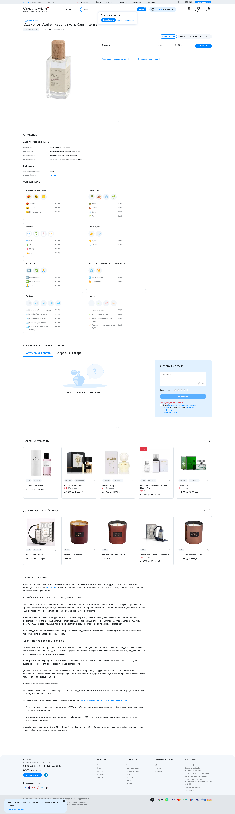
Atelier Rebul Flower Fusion (190, 555)
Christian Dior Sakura (35, 485)
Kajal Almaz (183, 485)
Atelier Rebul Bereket (73, 555)
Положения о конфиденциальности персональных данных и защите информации (180, 410)
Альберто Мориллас (105, 700)
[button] (205, 441)
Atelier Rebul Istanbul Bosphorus (154, 555)
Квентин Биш (122, 700)
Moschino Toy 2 (109, 485)
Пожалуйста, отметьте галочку (171, 403)
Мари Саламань (87, 700)
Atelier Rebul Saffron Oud (113, 555)
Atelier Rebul (51, 587)
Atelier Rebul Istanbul (35, 555)
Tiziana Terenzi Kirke (73, 485)
